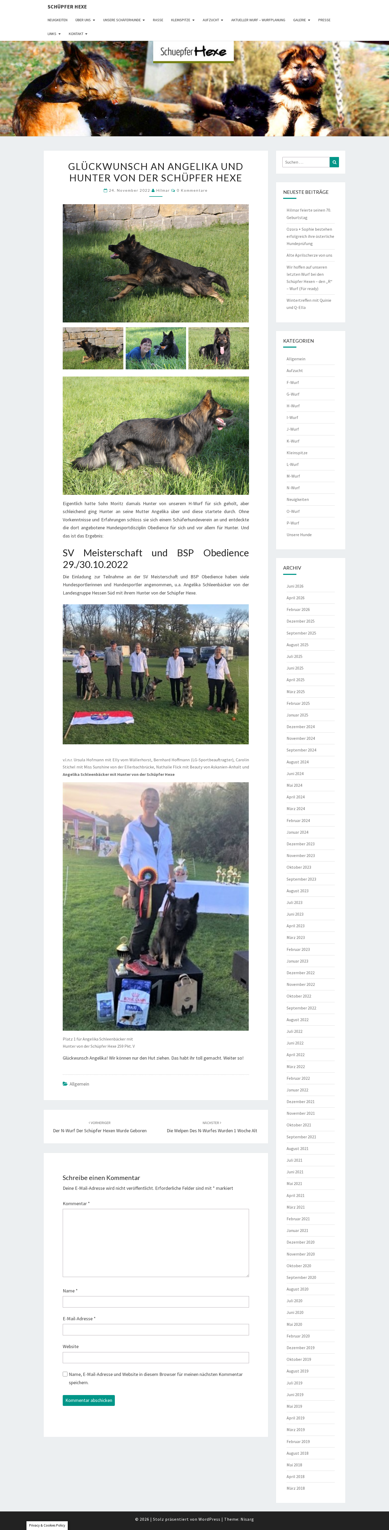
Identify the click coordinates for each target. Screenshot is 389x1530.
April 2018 (296, 1476)
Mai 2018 (294, 1464)
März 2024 (296, 808)
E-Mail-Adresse (79, 1318)
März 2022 (296, 1066)
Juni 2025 (295, 668)
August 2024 (298, 761)
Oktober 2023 (299, 867)
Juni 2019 (295, 1394)
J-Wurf (293, 429)
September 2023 (301, 879)
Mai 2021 (294, 1183)
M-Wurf (293, 476)
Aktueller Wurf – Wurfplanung (258, 20)
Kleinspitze (180, 20)
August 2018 (298, 1453)
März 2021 (296, 1207)
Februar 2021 (298, 1218)
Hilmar (163, 190)
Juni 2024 (295, 773)
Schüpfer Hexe (67, 6)
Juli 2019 (294, 1382)
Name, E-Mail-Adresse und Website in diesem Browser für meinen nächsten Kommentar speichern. (156, 1378)
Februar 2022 (298, 1078)
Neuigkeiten (57, 20)
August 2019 (298, 1371)
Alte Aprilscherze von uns (309, 255)
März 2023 (296, 937)
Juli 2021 (294, 1160)
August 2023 (298, 890)
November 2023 (301, 855)
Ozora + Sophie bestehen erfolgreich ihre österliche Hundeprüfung (310, 236)
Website (71, 1346)
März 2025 (296, 691)
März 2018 (296, 1488)
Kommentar (76, 1203)
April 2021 (296, 1195)
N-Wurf (293, 487)
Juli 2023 (294, 902)
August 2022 (298, 1019)
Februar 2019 (298, 1441)
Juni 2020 (295, 1312)
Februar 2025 (298, 703)
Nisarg (247, 1519)
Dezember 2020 (301, 1242)
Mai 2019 (294, 1406)
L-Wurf (293, 464)
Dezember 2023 (301, 843)
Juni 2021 (295, 1171)
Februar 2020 (298, 1336)
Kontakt (76, 33)
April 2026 (296, 597)
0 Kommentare (192, 190)
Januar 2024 (297, 832)
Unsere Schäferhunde (122, 20)
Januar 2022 (297, 1089)
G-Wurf (293, 394)
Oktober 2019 (299, 1359)
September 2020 (301, 1277)
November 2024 (301, 738)
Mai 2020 (294, 1324)
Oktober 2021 (299, 1124)
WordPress (209, 1519)
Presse (324, 20)
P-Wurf (293, 523)
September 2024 (301, 750)
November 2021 (301, 1113)
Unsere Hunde (299, 534)
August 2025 (298, 644)
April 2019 (296, 1417)
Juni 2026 (295, 586)
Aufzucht (211, 20)
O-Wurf (293, 511)
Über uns (83, 20)
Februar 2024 (298, 820)
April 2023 (296, 925)
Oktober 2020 (299, 1265)
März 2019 (296, 1429)
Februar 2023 (298, 949)
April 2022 (296, 1054)
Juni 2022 (295, 1043)
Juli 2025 (294, 656)
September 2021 (301, 1136)
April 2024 (296, 796)
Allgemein (79, 1084)
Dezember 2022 (301, 972)
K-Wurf (293, 441)
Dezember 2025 (301, 621)
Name (70, 1291)
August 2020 (298, 1289)
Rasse (158, 20)
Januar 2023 (297, 961)
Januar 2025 (297, 715)
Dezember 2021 (301, 1101)
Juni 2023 (295, 914)
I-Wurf (292, 417)
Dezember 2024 (301, 726)
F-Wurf (293, 382)
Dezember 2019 (301, 1347)
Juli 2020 (294, 1300)
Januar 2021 (297, 1230)
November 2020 (301, 1254)
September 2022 (301, 1008)
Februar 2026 (298, 609)
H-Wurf (293, 405)
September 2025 (301, 633)
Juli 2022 (294, 1031)
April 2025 (296, 679)
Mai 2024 (294, 785)
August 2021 (298, 1148)
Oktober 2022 (299, 996)
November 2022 (301, 984)
